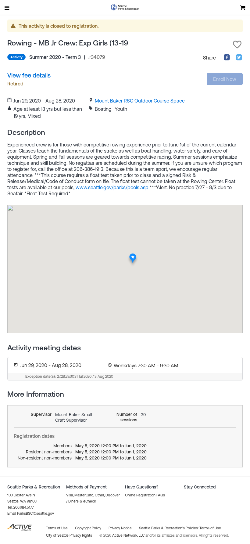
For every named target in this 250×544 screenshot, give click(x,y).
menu (7, 7)
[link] (140, 100)
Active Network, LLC (128, 535)
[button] (237, 44)
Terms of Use (210, 528)
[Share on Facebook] (226, 59)
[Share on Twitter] (239, 59)
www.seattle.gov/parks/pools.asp (112, 187)
